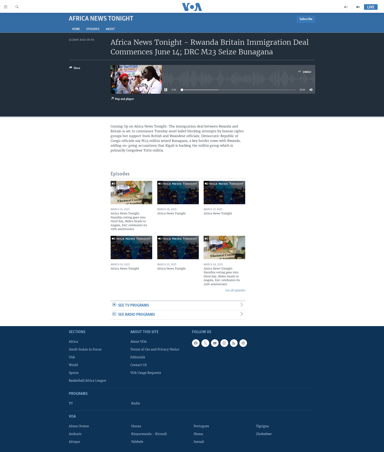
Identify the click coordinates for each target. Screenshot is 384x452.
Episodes (92, 29)
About (110, 29)
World (73, 365)
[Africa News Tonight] (178, 192)
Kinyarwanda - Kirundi (149, 434)
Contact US (138, 365)
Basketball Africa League (87, 380)
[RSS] (234, 343)
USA (72, 357)
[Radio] (346, 7)
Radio (135, 403)
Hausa (136, 426)
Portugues (201, 426)
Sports (74, 373)
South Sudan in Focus (85, 349)
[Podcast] (243, 343)
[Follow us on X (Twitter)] (205, 343)
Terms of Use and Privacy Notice (154, 349)
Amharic (75, 434)
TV (71, 403)
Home (76, 29)
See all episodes (235, 290)
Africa (73, 341)
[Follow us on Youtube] (215, 343)
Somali (199, 442)
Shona (198, 434)
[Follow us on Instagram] (224, 343)
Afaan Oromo (79, 426)
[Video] (358, 7)
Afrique (74, 442)
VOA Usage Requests (145, 373)
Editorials (137, 357)
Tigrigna (262, 426)
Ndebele (137, 442)
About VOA (138, 341)
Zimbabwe (264, 434)
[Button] (74, 69)
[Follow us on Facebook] (196, 343)
